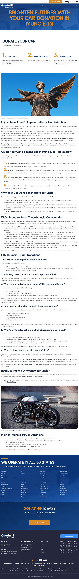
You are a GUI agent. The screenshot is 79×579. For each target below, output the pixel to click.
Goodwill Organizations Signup (9, 551)
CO (61, 550)
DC (63, 543)
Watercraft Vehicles (26, 545)
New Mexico (43, 482)
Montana (42, 471)
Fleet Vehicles (24, 551)
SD (74, 546)
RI (74, 543)
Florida (3, 490)
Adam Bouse (10, 118)
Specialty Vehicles (25, 549)
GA (64, 548)
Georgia (3, 492)
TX (74, 549)
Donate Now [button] (55, 1)
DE (63, 545)
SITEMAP (27, 563)
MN (66, 552)
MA (66, 550)
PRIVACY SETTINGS (39, 566)
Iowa (22, 476)
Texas (61, 480)
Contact (43, 552)
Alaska (3, 473)
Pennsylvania (43, 496)
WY (77, 549)
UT (74, 550)
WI (76, 548)
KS (66, 545)
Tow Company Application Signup (9, 553)
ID (63, 549)
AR (61, 548)
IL (63, 550)
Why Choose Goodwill (6, 545)
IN (63, 552)
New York (42, 484)
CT (61, 552)
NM (72, 543)
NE (69, 548)
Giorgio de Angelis (12, 431)
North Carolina (44, 486)
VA (77, 543)
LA (66, 546)
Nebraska (42, 473)
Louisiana (23, 482)
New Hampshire (44, 478)
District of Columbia (6, 488)
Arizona (3, 476)
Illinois (22, 471)
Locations (53, 6)
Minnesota (23, 492)
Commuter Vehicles (26, 544)
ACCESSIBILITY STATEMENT (67, 563)
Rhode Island (63, 471)
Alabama (3, 471)
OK (72, 549)
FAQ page (24, 364)
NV (69, 549)
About (66, 6)
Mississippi (23, 494)
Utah (61, 482)
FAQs (60, 6)
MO (69, 545)
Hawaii (3, 494)
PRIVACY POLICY (8, 563)
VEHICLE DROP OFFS (52, 563)
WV (77, 546)
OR (72, 550)
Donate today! (11, 382)
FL (63, 546)
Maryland (23, 486)
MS (69, 543)
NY (71, 545)
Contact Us (74, 6)
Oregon (42, 494)
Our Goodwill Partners (6, 544)
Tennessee (62, 478)
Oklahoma (43, 492)
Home (42, 544)
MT (69, 546)
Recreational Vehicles (26, 547)
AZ (61, 546)
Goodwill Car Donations (58, 138)
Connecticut (4, 484)
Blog (42, 549)
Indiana (23, 473)
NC (71, 546)
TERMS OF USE (19, 563)
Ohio (41, 490)
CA (61, 549)
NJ (69, 552)
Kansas (23, 478)
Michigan (23, 490)
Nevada (42, 476)
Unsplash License (23, 118)
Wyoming (62, 494)
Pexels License (25, 431)
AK (61, 545)
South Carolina (64, 473)
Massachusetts (25, 488)
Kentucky (23, 480)
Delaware (3, 486)
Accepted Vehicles (42, 6)
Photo (3, 118)
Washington (63, 488)
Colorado (3, 482)
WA (77, 545)
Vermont (62, 484)
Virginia (62, 486)
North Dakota (44, 488)
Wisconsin (62, 492)
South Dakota (63, 476)
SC (74, 545)
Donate (43, 551)
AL (61, 543)
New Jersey (43, 480)
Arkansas (3, 478)
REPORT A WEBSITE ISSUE (38, 563)
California (3, 480)
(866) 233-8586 (7, 64)
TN (74, 548)
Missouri (23, 496)
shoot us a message (35, 364)
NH (69, 550)
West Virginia (63, 490)
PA (71, 552)
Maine (22, 484)
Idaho (2, 496)
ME (66, 548)
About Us (4, 541)
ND (71, 548)
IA (66, 543)
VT (74, 552)
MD (66, 549)
